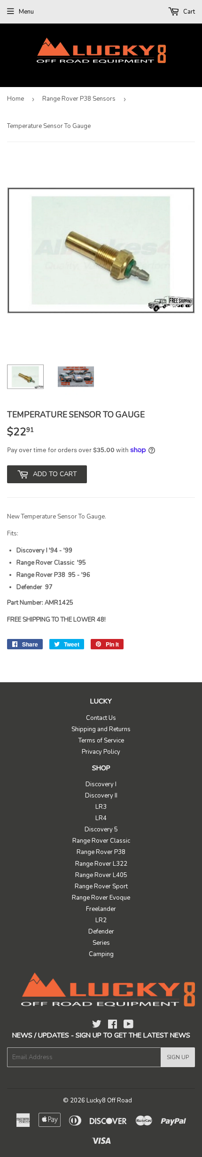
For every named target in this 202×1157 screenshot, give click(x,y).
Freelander (101, 909)
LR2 (101, 920)
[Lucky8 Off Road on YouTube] (128, 1025)
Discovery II (101, 795)
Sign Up (178, 1057)
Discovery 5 (101, 829)
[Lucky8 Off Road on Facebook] (112, 1025)
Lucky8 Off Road (109, 1100)
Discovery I (101, 784)
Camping (101, 954)
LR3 (101, 807)
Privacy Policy (101, 752)
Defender (101, 931)
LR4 (101, 818)
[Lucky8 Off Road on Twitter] (96, 1025)
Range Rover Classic (101, 841)
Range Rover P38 (101, 852)
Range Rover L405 (101, 875)
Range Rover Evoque (101, 898)
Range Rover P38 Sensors (79, 99)
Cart (188, 12)
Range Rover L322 (101, 864)
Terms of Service (101, 740)
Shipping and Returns (101, 729)
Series (101, 943)
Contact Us (101, 718)
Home (15, 99)
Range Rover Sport (101, 886)
